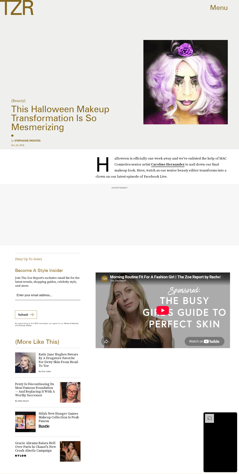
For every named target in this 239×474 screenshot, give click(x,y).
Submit (23, 314)
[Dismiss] (233, 415)
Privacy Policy (25, 325)
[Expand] (208, 415)
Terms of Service (71, 323)
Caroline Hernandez (167, 164)
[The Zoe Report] (16, 7)
